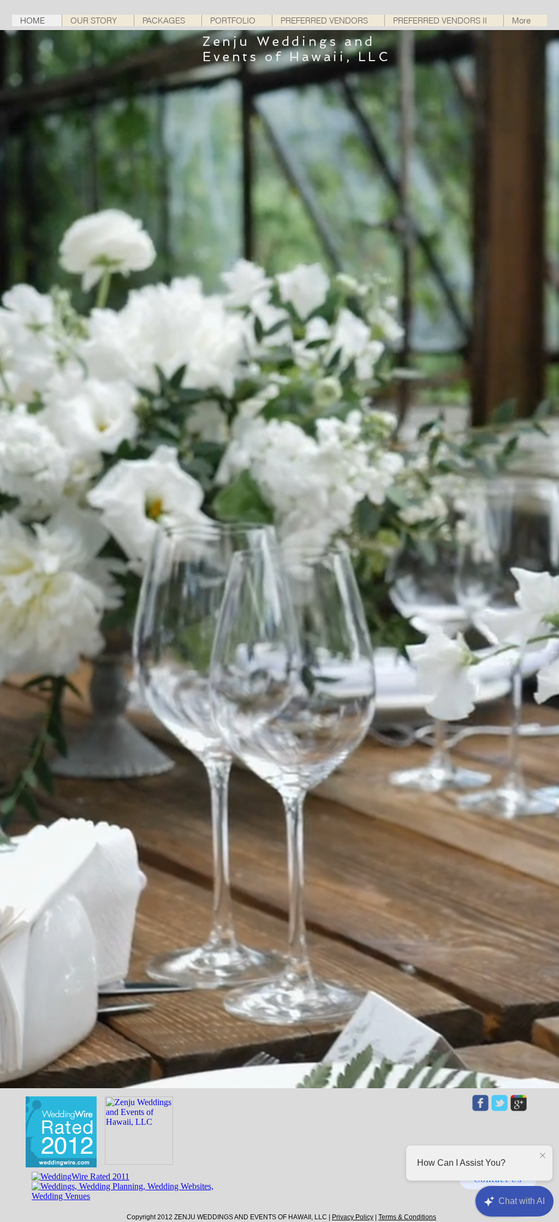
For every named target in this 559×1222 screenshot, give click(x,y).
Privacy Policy (352, 1217)
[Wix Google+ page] (518, 1103)
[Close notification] (542, 1156)
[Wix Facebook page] (480, 1103)
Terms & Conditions (407, 1217)
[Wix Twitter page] (499, 1103)
